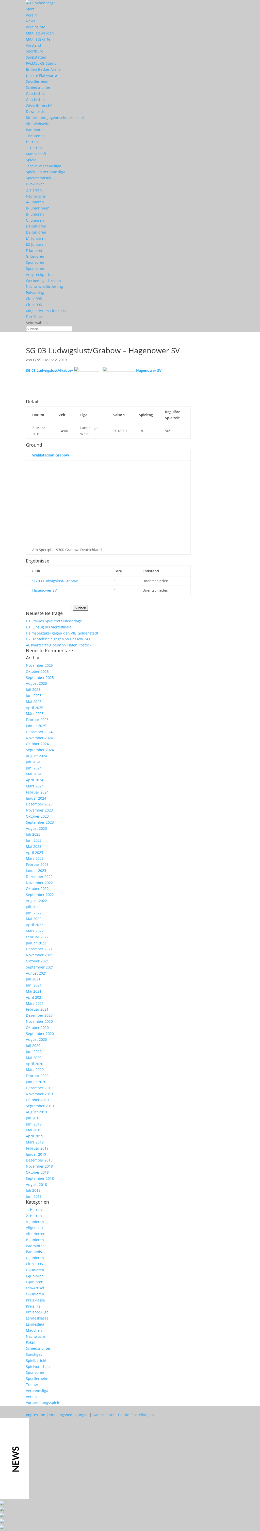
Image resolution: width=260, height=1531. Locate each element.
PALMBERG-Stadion (42, 63)
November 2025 (39, 665)
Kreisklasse (35, 1300)
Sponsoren (35, 262)
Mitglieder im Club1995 (46, 310)
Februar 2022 (37, 937)
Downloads (35, 111)
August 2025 (36, 683)
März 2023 (35, 858)
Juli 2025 (33, 689)
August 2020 (36, 1039)
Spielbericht (36, 1360)
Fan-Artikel (35, 1288)
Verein (31, 15)
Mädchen (34, 1330)
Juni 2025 (34, 695)
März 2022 (35, 930)
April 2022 (34, 924)
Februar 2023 (37, 864)
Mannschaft (36, 153)
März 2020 (35, 1069)
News (30, 21)
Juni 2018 (34, 1196)
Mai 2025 (33, 701)
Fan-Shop (34, 316)
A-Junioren (35, 202)
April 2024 (34, 780)
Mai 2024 (33, 773)
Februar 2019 (37, 1148)
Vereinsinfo (35, 27)
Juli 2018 (33, 1190)
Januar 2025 (36, 725)
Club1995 (34, 298)
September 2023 (40, 822)
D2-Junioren (36, 232)
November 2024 (39, 737)
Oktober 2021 (37, 961)
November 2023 (39, 810)
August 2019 (36, 1112)
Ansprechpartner (40, 274)
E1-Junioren (36, 238)
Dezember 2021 (39, 948)
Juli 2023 (33, 834)
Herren (32, 141)
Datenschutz (103, 1414)
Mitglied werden (40, 33)
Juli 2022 (33, 906)
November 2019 (39, 1094)
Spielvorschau (38, 1366)
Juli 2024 (33, 762)
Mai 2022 (33, 918)
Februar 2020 (37, 1075)
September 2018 (40, 1178)
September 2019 (40, 1105)
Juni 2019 (34, 1124)
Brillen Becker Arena (43, 69)
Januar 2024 (36, 798)
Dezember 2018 (39, 1160)
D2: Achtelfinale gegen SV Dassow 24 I (58, 639)
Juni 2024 (34, 768)
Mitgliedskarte (38, 39)
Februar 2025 (37, 719)
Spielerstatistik (38, 177)
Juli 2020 (33, 1045)
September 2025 (40, 677)
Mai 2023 (33, 846)
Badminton (35, 129)
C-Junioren (35, 220)
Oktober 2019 (37, 1099)
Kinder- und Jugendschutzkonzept (55, 117)
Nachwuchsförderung (44, 286)
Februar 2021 (37, 1009)
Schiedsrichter (38, 87)
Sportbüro (34, 51)
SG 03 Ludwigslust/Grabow (55, 580)
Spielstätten (36, 57)
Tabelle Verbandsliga (43, 166)
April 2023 (34, 852)
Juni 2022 (34, 912)
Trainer (32, 1384)
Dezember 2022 (39, 876)
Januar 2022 (36, 943)
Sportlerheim (37, 81)
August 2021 (36, 973)
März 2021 (35, 1003)
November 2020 (39, 1021)
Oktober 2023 (37, 816)
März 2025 (35, 713)
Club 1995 (34, 1263)
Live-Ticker (35, 184)
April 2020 (34, 1063)
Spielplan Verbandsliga (45, 171)
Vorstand (33, 45)
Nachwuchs (36, 196)
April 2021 (34, 997)
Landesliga (35, 1324)
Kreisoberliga (37, 1312)
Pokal (30, 1342)
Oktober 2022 (37, 888)
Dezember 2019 (39, 1087)
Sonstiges (34, 1354)
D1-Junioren (36, 226)
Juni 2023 (34, 840)
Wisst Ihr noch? (39, 105)
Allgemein (34, 1227)
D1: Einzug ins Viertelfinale (48, 627)
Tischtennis (35, 135)
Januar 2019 (36, 1154)
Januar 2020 (36, 1081)
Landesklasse (37, 1318)
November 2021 (39, 955)
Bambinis (34, 1251)
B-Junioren (35, 214)
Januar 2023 (36, 870)
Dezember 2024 (39, 731)
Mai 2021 (33, 991)
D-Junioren (35, 1270)
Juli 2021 (33, 979)
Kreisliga (33, 1306)
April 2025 (34, 707)
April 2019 (34, 1136)
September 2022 (40, 894)
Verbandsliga (37, 1390)
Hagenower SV (44, 590)
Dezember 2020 (39, 1015)
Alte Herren (35, 1233)
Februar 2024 (37, 792)
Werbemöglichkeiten (43, 280)
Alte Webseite (37, 123)
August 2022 (36, 900)
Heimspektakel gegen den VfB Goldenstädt (62, 633)
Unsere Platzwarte (41, 75)
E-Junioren (35, 1276)
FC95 (37, 359)
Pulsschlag (35, 292)
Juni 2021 (34, 985)
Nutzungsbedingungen (69, 1414)
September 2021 (40, 967)
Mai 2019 (33, 1130)
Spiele (31, 159)
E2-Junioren (36, 244)
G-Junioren (35, 256)
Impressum (35, 1414)
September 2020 (40, 1033)
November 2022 (39, 882)
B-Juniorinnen (38, 208)
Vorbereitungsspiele (43, 1402)
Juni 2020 (34, 1051)
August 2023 (36, 828)
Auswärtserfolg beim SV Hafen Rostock (58, 645)
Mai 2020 (33, 1057)
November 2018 (39, 1166)
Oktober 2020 (37, 1027)
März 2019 (35, 1142)
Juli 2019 (33, 1118)
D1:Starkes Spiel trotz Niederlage (54, 621)
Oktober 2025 (37, 671)
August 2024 (36, 755)
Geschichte (35, 93)
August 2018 (36, 1184)
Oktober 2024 (37, 743)
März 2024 (35, 786)
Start (30, 9)
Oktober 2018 (37, 1172)
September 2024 (40, 749)
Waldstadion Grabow (50, 455)
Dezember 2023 (39, 804)
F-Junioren (34, 250)
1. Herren (34, 147)
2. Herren (34, 190)
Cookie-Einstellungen (136, 1414)
